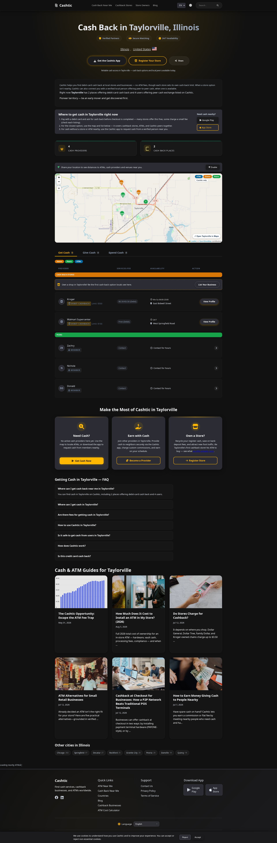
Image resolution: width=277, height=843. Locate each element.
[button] (121, 183)
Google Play (208, 120)
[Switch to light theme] (190, 5)
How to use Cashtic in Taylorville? (77, 525)
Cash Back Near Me (102, 5)
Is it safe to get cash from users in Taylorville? (84, 535)
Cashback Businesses (109, 805)
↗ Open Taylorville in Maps (206, 236)
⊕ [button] (59, 188)
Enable (213, 167)
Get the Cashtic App (109, 60)
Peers (216, 177)
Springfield (80, 752)
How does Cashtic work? (72, 545)
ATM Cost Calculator (109, 810)
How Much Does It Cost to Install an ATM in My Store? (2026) (135, 618)
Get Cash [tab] (65, 252)
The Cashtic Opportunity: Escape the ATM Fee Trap (76, 616)
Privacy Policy (148, 790)
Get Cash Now (83, 460)
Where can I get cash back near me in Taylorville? (86, 488)
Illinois (124, 49)
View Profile (209, 301)
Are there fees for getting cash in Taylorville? (83, 514)
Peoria (150, 752)
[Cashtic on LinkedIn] (62, 797)
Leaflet (193, 241)
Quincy (182, 752)
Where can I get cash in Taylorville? (78, 504)
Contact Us (147, 786)
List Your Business (207, 284)
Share (180, 61)
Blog (155, 5)
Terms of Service (150, 795)
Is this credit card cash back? (74, 556)
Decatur (98, 752)
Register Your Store (150, 60)
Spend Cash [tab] (118, 252)
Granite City (133, 752)
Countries (103, 795)
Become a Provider (140, 460)
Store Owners (142, 5)
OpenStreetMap (205, 241)
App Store (206, 127)
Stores (207, 177)
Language (127, 824)
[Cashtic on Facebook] (56, 797)
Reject (185, 837)
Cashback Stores (123, 5)
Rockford (114, 752)
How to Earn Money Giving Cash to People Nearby (195, 698)
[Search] (217, 5)
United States (142, 49)
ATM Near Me (105, 786)
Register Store (197, 460)
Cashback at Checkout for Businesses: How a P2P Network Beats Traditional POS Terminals (138, 702)
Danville (166, 752)
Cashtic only (201, 180)
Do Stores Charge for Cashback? (188, 616)
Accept (198, 837)
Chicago (62, 752)
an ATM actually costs (203, 451)
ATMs (198, 177)
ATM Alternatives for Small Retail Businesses (77, 698)
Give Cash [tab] (91, 252)
